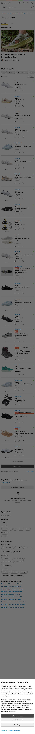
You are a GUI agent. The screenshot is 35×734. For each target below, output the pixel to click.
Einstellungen (17, 725)
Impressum (4, 730)
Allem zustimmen (17, 716)
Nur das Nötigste (18, 720)
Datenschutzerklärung (14, 730)
